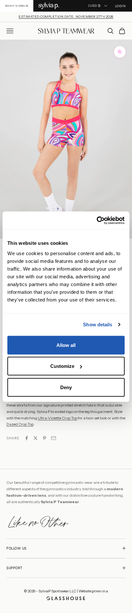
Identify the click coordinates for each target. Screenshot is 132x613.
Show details (97, 324)
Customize (62, 366)
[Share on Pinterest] (44, 438)
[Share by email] (53, 438)
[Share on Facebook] (26, 438)
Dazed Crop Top (19, 424)
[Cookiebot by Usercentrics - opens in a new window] (97, 220)
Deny (66, 387)
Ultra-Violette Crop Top (57, 418)
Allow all (66, 345)
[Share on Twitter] (35, 438)
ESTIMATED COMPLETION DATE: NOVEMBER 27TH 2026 (66, 16)
